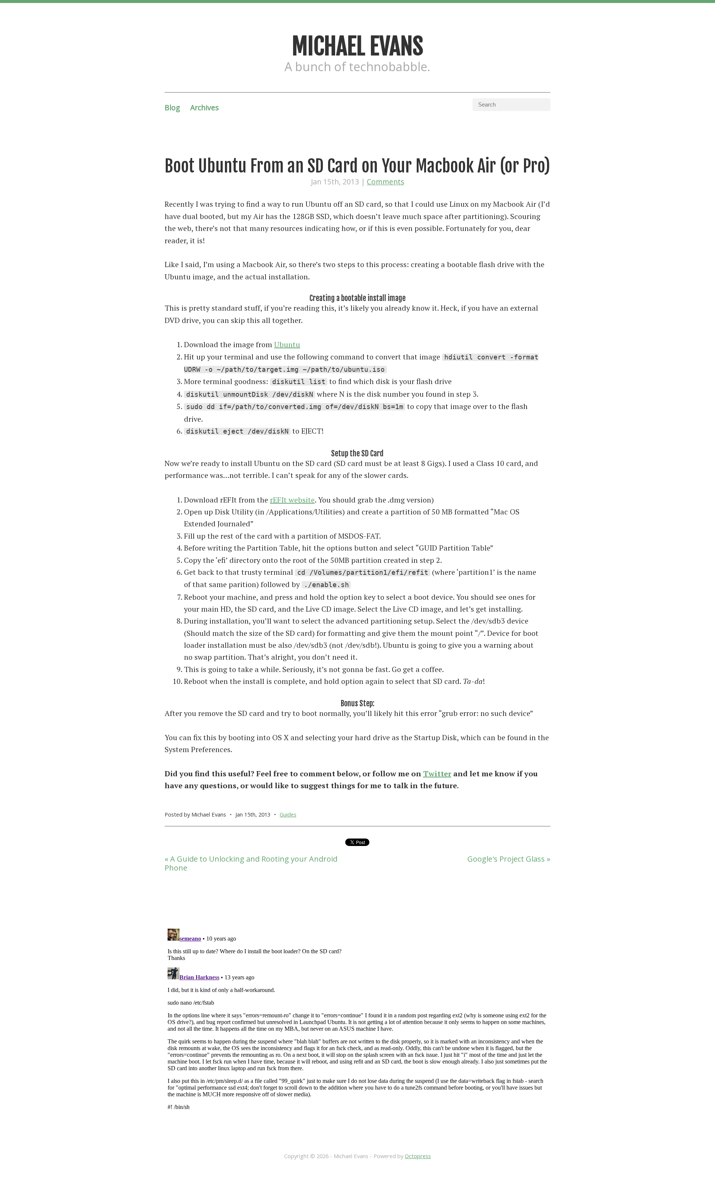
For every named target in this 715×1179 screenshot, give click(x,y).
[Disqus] (358, 1019)
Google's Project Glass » (508, 859)
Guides (288, 814)
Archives (204, 107)
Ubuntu (287, 344)
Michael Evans (357, 46)
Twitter (437, 773)
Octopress (418, 1156)
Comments (385, 182)
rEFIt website (292, 500)
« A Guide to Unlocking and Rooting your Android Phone (251, 863)
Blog (172, 107)
